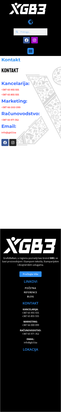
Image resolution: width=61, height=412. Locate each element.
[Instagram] (34, 40)
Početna (30, 288)
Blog (30, 296)
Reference (30, 292)
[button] (30, 51)
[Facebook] (26, 40)
